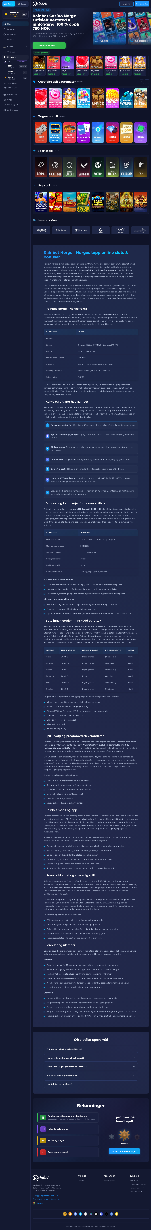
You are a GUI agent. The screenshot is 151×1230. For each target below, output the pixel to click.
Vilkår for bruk (136, 1192)
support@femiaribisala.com (46, 1196)
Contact (81, 1181)
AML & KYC (134, 1181)
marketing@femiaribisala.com (48, 1199)
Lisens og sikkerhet (138, 1184)
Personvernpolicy (137, 1188)
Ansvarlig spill (109, 1181)
